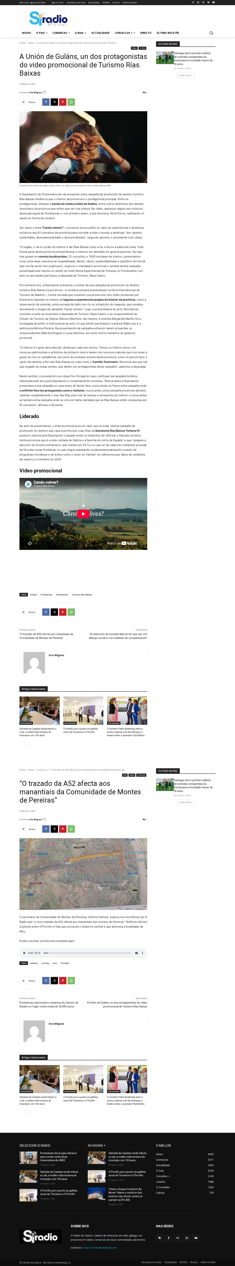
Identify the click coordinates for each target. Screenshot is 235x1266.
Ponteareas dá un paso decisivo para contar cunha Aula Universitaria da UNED (58, 1157)
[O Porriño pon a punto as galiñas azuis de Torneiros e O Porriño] (83, 711)
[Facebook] (193, 3)
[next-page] (27, 744)
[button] (211, 32)
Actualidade (26, 723)
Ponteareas (47, 594)
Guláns (33, 594)
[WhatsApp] (71, 102)
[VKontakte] (195, 1238)
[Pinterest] (62, 102)
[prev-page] (21, 744)
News (31, 42)
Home (22, 42)
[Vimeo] (208, 3)
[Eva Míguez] (44, 92)
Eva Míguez (36, 92)
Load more (184, 75)
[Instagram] (198, 3)
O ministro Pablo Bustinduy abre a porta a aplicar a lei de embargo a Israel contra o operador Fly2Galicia (125, 732)
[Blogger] (159, 1238)
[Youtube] (213, 3)
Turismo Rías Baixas (82, 594)
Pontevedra (62, 594)
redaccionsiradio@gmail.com (100, 1247)
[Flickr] (177, 1238)
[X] (203, 3)
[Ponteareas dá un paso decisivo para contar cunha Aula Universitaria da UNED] (28, 1157)
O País (142, 48)
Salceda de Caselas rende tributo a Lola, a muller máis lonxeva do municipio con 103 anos (37, 732)
